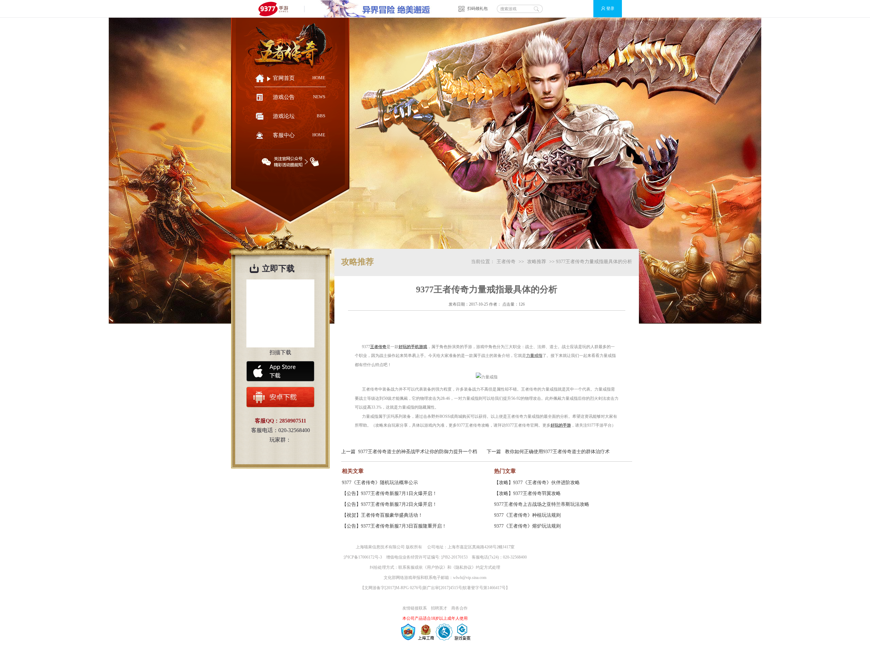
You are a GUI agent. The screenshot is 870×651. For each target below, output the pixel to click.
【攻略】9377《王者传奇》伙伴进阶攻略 (537, 482)
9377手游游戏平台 (276, 8)
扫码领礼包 (477, 8)
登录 (610, 8)
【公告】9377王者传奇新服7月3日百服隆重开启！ (394, 526)
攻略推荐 (536, 261)
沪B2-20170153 (454, 557)
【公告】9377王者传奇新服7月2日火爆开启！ (389, 504)
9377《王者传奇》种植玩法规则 (527, 515)
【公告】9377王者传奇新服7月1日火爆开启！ (389, 493)
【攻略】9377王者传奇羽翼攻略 (527, 493)
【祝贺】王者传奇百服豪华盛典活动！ (382, 515)
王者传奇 (506, 261)
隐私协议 (463, 567)
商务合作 (459, 608)
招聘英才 (439, 608)
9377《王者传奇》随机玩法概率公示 (380, 482)
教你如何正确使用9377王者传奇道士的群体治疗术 (557, 451)
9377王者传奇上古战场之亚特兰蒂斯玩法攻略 (541, 504)
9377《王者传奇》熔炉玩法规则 (527, 526)
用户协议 (435, 567)
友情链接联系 (414, 608)
